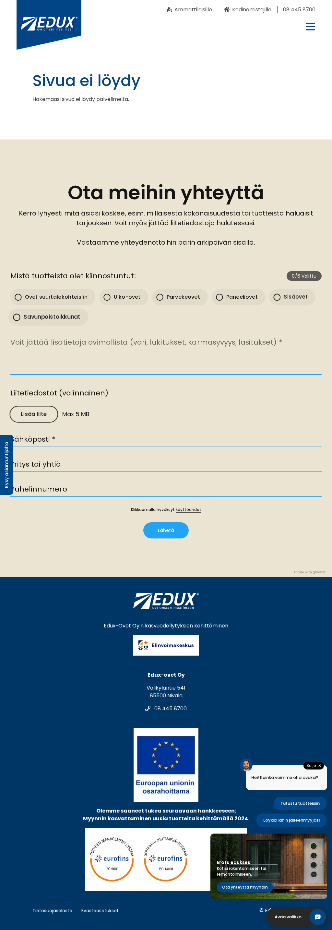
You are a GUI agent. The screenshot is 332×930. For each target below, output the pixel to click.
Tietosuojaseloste (52, 910)
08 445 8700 (170, 708)
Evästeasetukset (100, 910)
